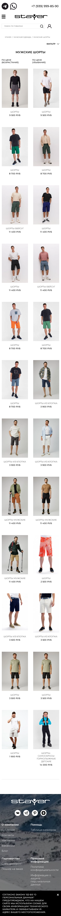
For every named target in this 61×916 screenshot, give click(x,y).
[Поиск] (42, 26)
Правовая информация (40, 860)
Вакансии (8, 845)
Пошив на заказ (12, 868)
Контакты (8, 835)
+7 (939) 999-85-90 (45, 6)
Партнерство (11, 858)
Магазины (8, 840)
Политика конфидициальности (45, 868)
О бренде (8, 829)
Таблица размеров (43, 829)
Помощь (36, 824)
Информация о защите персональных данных (41, 880)
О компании (10, 824)
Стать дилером (11, 863)
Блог (5, 850)
